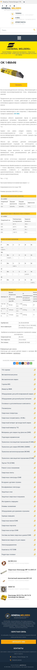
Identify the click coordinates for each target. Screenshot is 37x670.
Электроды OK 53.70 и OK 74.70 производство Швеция (19, 596)
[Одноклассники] (17, 363)
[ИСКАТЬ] (34, 30)
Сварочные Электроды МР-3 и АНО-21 (22, 570)
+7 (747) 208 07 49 (19, 15)
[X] (23, 363)
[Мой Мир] (20, 363)
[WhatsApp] (31, 363)
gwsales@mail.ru (19, 19)
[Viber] (28, 363)
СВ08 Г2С (11, 587)
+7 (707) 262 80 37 (29, 15)
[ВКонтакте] (14, 363)
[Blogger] (25, 363)
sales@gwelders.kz (30, 19)
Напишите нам (18, 642)
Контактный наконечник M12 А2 (20, 578)
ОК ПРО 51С (12, 561)
